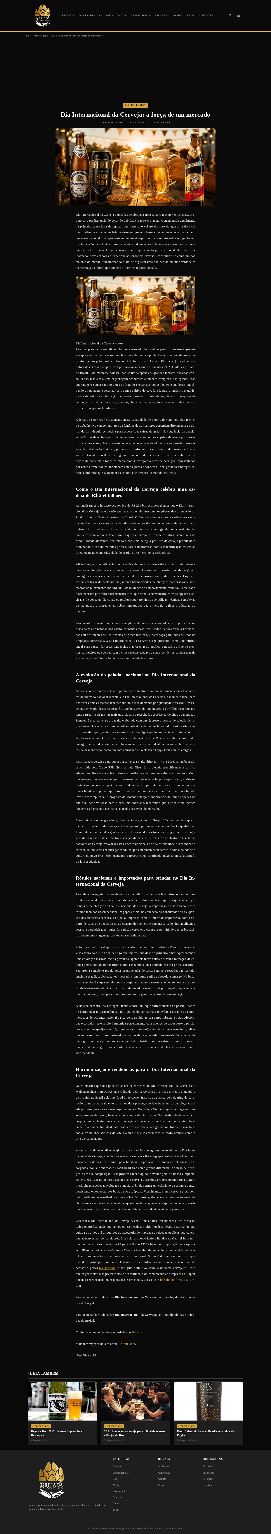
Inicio (28, 35)
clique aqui (127, 1344)
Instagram (208, 1472)
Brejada (137, 1332)
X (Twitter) (209, 1478)
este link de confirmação (170, 1279)
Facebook (208, 1466)
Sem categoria (41, 35)
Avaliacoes (163, 1466)
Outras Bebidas (90, 15)
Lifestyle (206, 15)
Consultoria (164, 1472)
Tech (190, 15)
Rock (110, 15)
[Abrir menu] (238, 15)
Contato (162, 1478)
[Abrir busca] (230, 15)
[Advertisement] (135, 67)
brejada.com (107, 1268)
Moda (122, 15)
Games (177, 15)
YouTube (208, 1485)
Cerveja (68, 15)
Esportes (161, 15)
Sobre (161, 1485)
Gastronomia (140, 15)
